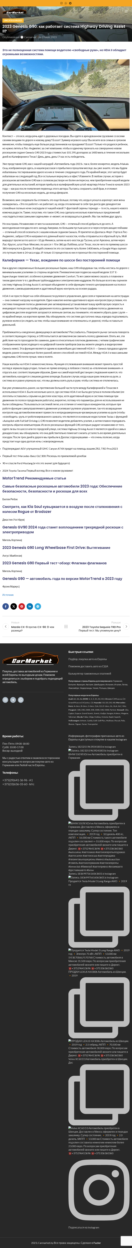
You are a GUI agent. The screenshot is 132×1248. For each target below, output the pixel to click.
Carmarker (30, 37)
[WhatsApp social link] (66, 3)
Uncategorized (13, 20)
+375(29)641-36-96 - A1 (17, 780)
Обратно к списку (66, 626)
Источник (8, 594)
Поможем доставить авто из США (88, 666)
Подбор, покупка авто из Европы (87, 659)
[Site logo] (14, 10)
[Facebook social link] (5, 606)
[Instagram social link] (61, 3)
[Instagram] (5, 700)
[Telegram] (13, 700)
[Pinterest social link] (22, 606)
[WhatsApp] (21, 700)
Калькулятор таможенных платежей (89, 673)
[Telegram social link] (70, 3)
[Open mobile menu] (126, 11)
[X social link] (13, 606)
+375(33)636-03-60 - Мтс (18, 784)
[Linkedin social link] (30, 606)
